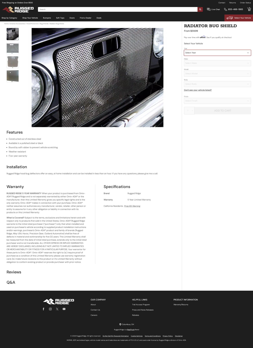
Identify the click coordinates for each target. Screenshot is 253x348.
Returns (232, 2)
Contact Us (95, 310)
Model (186, 69)
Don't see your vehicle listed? (198, 90)
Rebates (135, 315)
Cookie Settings (137, 336)
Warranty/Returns (181, 304)
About (93, 304)
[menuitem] (9, 18)
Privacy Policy (168, 336)
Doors (72, 18)
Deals (99, 18)
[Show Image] (13, 34)
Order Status (245, 2)
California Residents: (122, 206)
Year (185, 48)
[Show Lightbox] (97, 77)
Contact (221, 2)
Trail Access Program (141, 304)
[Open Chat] (208, 9)
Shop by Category (9, 18)
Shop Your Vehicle (30, 18)
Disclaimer (179, 336)
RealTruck (131, 330)
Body (186, 80)
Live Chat (215, 9)
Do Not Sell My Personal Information (116, 336)
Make (186, 59)
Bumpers (47, 18)
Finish (186, 97)
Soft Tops (60, 18)
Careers (94, 315)
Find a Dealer (85, 18)
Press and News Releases (143, 310)
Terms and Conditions (153, 336)
